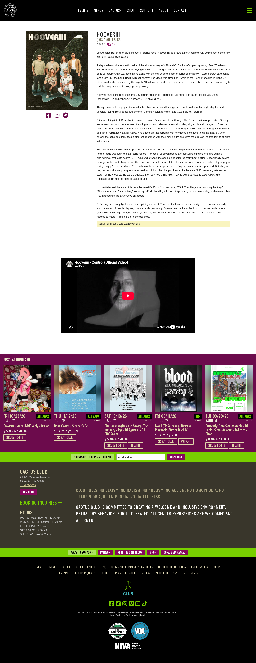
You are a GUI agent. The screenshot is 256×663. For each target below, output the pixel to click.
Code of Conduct (86, 567)
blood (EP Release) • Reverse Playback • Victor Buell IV (173, 427)
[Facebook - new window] (48, 115)
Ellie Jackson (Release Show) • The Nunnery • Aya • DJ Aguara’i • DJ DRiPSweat (126, 429)
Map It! (29, 492)
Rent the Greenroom (130, 552)
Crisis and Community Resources (132, 567)
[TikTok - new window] (144, 604)
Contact (180, 10)
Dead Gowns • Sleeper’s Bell (71, 425)
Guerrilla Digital (162, 612)
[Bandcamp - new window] (65, 115)
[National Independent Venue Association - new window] (128, 646)
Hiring (104, 573)
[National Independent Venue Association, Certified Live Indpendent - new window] (117, 631)
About (163, 10)
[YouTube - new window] (138, 604)
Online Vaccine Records (206, 567)
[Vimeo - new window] (131, 604)
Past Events (190, 573)
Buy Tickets (16, 437)
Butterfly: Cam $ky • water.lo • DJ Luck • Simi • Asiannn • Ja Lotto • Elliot (226, 429)
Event (136, 445)
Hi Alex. (174, 612)
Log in (143, 615)
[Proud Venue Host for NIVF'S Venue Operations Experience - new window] (140, 631)
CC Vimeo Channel (124, 573)
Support (146, 10)
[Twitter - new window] (118, 604)
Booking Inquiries (39, 502)
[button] (250, 10)
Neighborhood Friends (172, 567)
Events (83, 10)
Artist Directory (167, 573)
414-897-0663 (28, 485)
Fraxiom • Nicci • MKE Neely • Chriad (26, 425)
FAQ (104, 567)
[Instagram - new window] (57, 115)
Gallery (145, 573)
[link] (27, 388)
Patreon (105, 552)
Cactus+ (115, 10)
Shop (131, 10)
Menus (98, 10)
